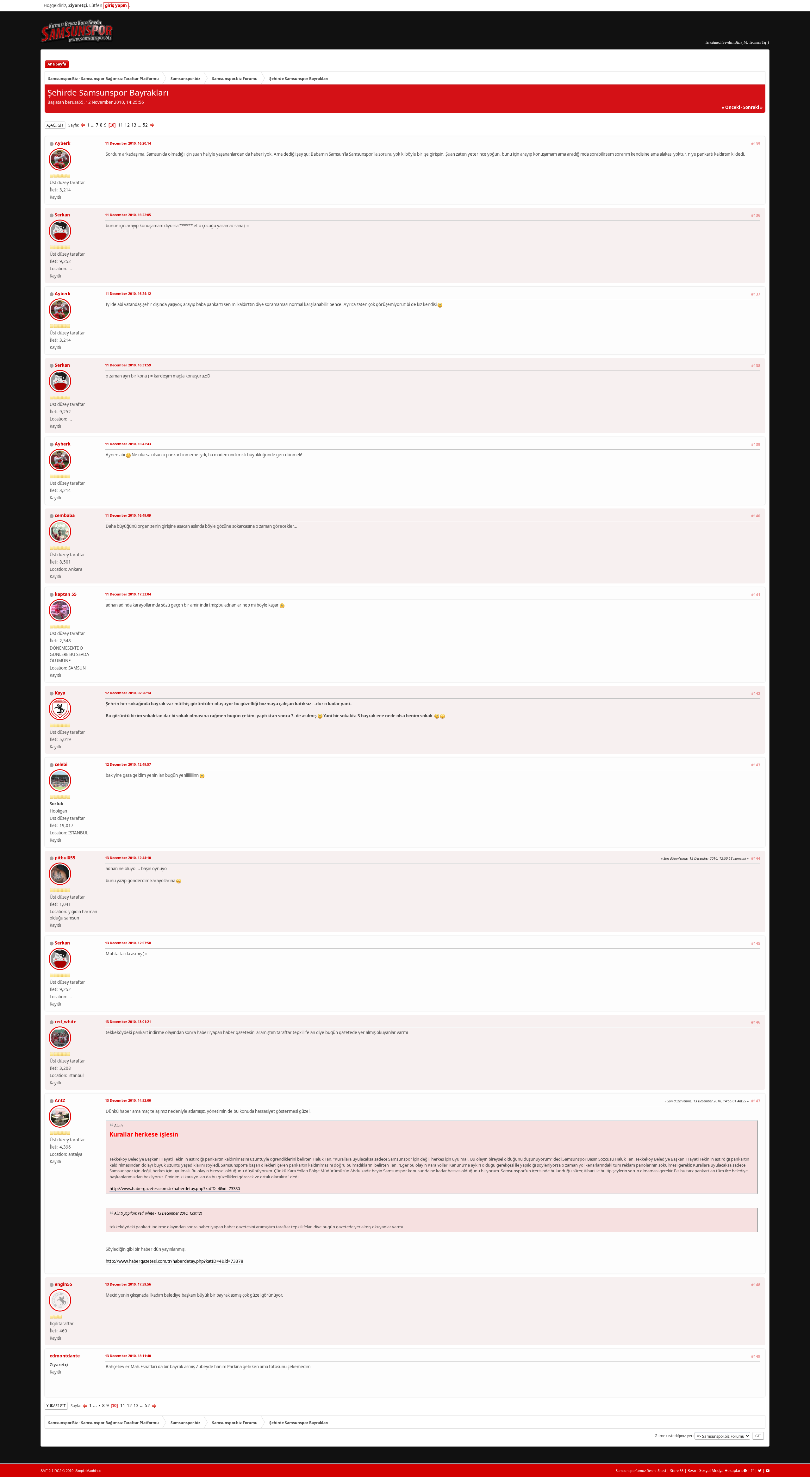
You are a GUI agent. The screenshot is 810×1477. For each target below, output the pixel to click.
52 (145, 125)
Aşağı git (55, 125)
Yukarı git (56, 1405)
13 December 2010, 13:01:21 (128, 1021)
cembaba (65, 515)
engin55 (63, 1284)
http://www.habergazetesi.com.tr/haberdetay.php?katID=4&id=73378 (174, 1261)
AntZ (60, 1100)
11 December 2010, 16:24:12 (128, 293)
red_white (65, 1022)
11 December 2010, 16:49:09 (128, 515)
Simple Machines (88, 1471)
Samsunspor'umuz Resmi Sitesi (641, 1470)
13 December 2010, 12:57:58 (128, 942)
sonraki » (753, 107)
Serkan (62, 215)
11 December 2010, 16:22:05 (128, 214)
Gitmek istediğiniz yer (674, 1435)
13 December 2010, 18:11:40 (128, 1355)
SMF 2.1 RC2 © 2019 (56, 1471)
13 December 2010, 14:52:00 (128, 1100)
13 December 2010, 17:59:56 (128, 1284)
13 (133, 125)
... (93, 125)
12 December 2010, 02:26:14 (128, 692)
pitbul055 (65, 858)
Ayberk (63, 143)
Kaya (60, 693)
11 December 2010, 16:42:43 (128, 443)
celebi (61, 764)
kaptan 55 (66, 594)
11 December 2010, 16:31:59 (128, 365)
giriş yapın (116, 5)
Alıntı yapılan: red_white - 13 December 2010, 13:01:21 (158, 1213)
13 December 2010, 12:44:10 (128, 857)
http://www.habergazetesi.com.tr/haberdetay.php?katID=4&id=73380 (174, 1188)
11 (120, 125)
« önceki (731, 107)
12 (127, 125)
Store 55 (676, 1470)
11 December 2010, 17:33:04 (128, 594)
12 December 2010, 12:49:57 (128, 764)
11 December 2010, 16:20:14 (128, 143)
